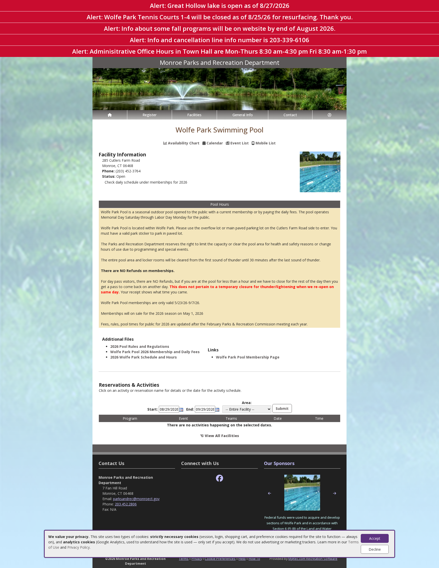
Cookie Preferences (220, 558)
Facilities (194, 114)
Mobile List (266, 143)
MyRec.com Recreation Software (312, 558)
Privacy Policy (78, 547)
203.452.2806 (126, 504)
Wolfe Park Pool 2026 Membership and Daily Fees (155, 351)
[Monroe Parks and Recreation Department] (219, 88)
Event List (239, 143)
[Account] (329, 114)
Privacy (197, 558)
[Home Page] (109, 114)
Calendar (215, 143)
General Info (242, 114)
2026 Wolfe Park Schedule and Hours (143, 357)
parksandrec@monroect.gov (136, 498)
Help (242, 558)
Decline (375, 549)
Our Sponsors (279, 463)
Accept (374, 538)
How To (254, 558)
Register (149, 114)
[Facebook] (219, 478)
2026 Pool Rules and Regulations (139, 346)
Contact (290, 114)
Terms (184, 558)
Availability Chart (183, 143)
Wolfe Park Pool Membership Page (247, 357)
